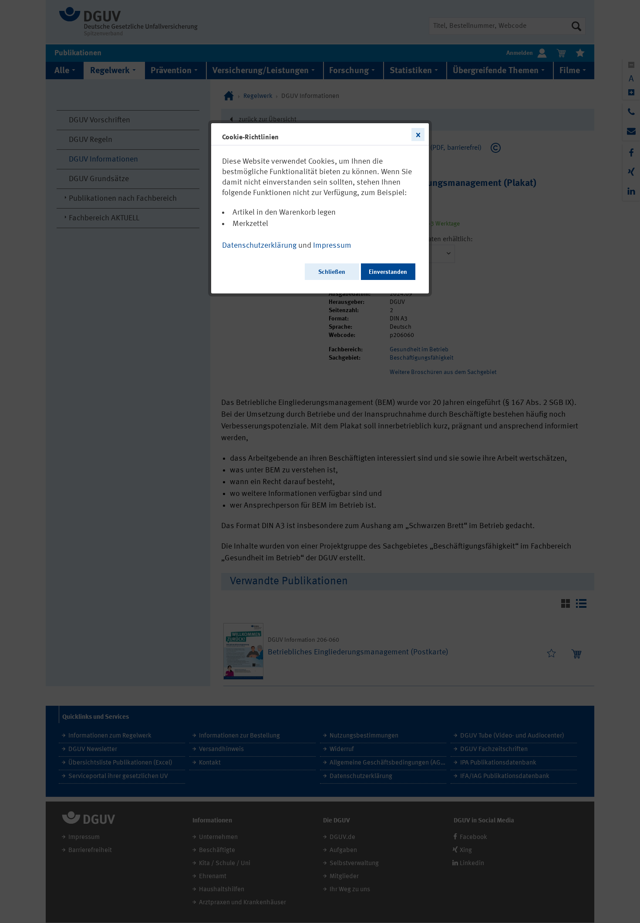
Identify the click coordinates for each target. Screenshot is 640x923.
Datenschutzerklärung (259, 245)
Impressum (332, 245)
